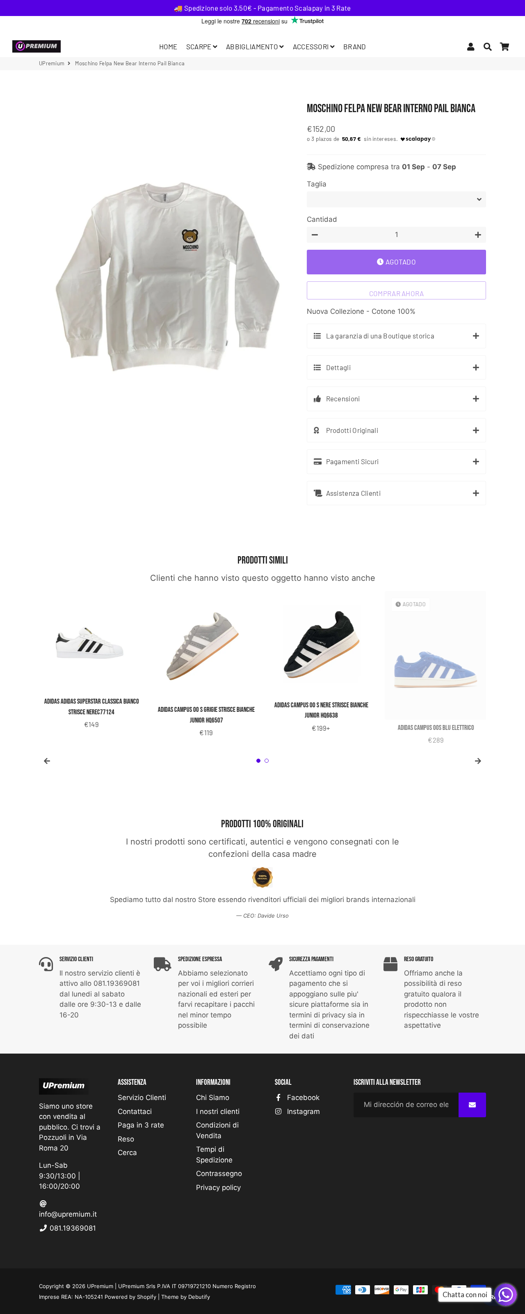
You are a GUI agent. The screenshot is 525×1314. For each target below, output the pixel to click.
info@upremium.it (68, 1214)
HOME (168, 46)
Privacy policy (218, 1187)
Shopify (146, 1296)
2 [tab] (267, 761)
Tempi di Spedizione (214, 1154)
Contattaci (135, 1111)
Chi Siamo (212, 1097)
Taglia (316, 184)
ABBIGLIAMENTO (252, 46)
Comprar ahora (396, 293)
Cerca (127, 1152)
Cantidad (322, 219)
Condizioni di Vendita (217, 1130)
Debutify (199, 1296)
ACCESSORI (311, 46)
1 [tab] (258, 761)
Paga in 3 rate (141, 1125)
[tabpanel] (90, 660)
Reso (126, 1139)
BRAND (354, 46)
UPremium (100, 1286)
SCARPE (199, 46)
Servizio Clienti (142, 1097)
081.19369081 (72, 1228)
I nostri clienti (218, 1111)
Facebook (302, 1097)
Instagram (302, 1111)
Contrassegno (219, 1173)
